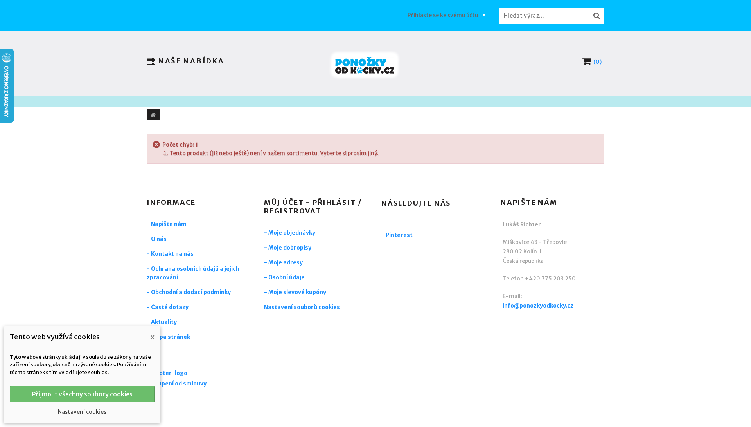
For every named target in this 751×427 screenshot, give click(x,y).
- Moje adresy (283, 262)
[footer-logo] (190, 374)
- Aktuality (162, 322)
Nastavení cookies (82, 411)
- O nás (157, 238)
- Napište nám (167, 224)
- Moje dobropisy (287, 247)
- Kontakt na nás (170, 253)
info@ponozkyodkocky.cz (538, 305)
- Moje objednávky (289, 232)
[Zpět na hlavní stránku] (153, 114)
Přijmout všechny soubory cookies (82, 394)
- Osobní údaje (284, 277)
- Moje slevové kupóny (295, 292)
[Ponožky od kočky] (364, 65)
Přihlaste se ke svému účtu (443, 15)
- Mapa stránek (168, 336)
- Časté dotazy (168, 307)
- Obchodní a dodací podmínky (189, 292)
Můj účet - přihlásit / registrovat (313, 206)
